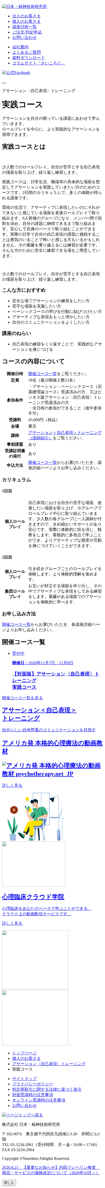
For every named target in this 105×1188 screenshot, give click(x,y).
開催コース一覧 (42, 374)
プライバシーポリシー (32, 1084)
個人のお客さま (26, 21)
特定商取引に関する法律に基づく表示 (47, 1089)
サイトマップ (24, 1078)
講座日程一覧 (24, 27)
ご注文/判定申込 (27, 32)
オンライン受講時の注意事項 (38, 1100)
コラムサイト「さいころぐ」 (38, 63)
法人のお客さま (26, 16)
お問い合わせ (24, 37)
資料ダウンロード (28, 58)
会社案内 (20, 47)
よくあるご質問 (26, 52)
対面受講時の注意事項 (32, 1095)
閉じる (9, 1183)
